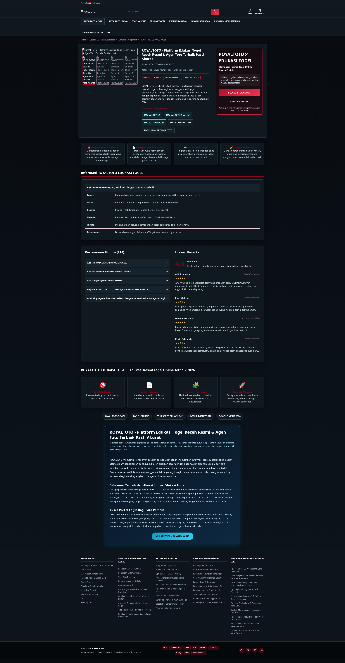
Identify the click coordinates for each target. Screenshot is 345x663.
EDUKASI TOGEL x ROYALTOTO (95, 32)
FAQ (82, 598)
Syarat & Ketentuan (89, 594)
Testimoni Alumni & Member (205, 594)
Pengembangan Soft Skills (129, 581)
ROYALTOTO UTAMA (118, 21)
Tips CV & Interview (127, 577)
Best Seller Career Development (170, 604)
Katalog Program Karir (203, 565)
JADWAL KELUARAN (200, 21)
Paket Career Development (168, 595)
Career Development (128, 39)
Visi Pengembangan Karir (92, 573)
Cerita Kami (86, 569)
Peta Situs (137, 652)
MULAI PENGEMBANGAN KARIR (172, 536)
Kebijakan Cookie (123, 652)
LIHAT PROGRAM (239, 101)
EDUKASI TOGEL (157, 21)
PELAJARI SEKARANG (239, 92)
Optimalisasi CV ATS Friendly (168, 573)
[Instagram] (248, 650)
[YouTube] (261, 650)
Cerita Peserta (87, 582)
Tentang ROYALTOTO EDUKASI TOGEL (97, 565)
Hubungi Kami (87, 602)
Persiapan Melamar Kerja (129, 573)
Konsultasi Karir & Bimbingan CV (207, 586)
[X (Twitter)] (254, 650)
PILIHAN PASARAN (178, 21)
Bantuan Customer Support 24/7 (207, 598)
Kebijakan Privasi (88, 590)
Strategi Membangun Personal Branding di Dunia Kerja (244, 583)
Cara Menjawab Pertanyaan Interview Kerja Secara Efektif (247, 577)
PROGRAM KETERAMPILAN (227, 21)
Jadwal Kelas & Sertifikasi (204, 582)
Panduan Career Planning (129, 568)
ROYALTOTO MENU (93, 21)
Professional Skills (126, 585)
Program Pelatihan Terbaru (168, 608)
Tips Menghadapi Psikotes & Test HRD (134, 609)
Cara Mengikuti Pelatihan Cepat (207, 578)
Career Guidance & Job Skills (102, 39)
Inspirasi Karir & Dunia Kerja (93, 578)
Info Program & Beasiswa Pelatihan (209, 602)
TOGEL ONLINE (139, 21)
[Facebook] (241, 650)
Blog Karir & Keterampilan (92, 586)
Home (83, 39)
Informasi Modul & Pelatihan (205, 569)
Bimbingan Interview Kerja (167, 569)
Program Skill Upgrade (166, 565)
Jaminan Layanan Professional (206, 590)
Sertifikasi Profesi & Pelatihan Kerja (171, 600)
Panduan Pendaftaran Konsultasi (207, 573)
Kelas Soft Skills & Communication (171, 584)
